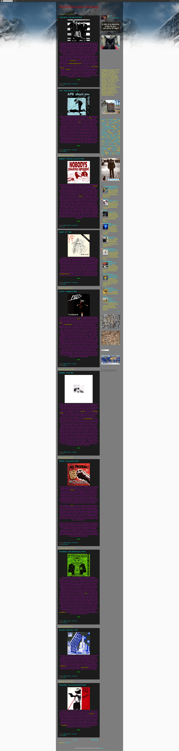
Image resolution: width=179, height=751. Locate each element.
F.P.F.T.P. (105, 210)
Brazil (110, 123)
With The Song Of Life (108, 274)
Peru (102, 142)
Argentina (103, 119)
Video (114, 152)
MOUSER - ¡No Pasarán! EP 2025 (69, 461)
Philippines (107, 142)
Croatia (117, 126)
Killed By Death (114, 137)
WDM (110, 16)
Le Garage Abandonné (108, 288)
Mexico (117, 138)
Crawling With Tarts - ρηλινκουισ (112, 238)
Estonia (117, 129)
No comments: (74, 83)
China (113, 125)
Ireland (110, 135)
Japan (105, 137)
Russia (107, 145)
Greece (115, 133)
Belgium (115, 120)
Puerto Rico (113, 144)
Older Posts (94, 739)
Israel (115, 135)
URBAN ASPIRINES (107, 261)
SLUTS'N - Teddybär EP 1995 (68, 291)
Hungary (103, 134)
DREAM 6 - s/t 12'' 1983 (66, 373)
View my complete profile (113, 17)
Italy (119, 135)
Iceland (116, 134)
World (109, 154)
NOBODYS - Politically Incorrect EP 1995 (71, 159)
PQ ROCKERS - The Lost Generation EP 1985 (72, 685)
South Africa (106, 147)
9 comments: (74, 621)
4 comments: (74, 676)
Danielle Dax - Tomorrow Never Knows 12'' (113, 188)
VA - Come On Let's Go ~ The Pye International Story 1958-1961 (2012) (113, 276)
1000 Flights (106, 297)
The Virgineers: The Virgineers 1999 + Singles (112, 263)
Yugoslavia (117, 154)
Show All (118, 311)
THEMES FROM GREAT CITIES (110, 186)
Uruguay (110, 152)
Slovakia (118, 145)
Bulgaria (116, 123)
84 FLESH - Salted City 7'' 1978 (68, 630)
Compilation (107, 127)
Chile (109, 125)
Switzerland (114, 148)
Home (75, 739)
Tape (102, 150)
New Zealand (108, 141)
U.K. (64, 85)
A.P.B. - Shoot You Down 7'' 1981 (69, 90)
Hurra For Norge (109, 134)
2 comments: (74, 149)
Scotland (64, 151)
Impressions (104, 135)
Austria (118, 119)
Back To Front (108, 120)
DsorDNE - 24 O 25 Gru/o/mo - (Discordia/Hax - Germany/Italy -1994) (112, 300)
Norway (115, 141)
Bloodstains (103, 122)
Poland (112, 142)
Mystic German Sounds (106, 140)
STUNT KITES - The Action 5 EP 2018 (70, 17)
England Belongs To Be (108, 129)
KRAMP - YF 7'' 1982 (65, 232)
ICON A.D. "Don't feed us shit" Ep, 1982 (113, 250)
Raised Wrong (111, 211)
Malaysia (107, 138)
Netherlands (65, 544)
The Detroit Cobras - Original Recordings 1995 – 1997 (113, 290)
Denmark (111, 128)
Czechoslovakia (104, 128)
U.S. (64, 226)
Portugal (118, 142)
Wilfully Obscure (107, 223)
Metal (112, 138)
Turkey (108, 150)
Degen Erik (105, 199)
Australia (110, 119)
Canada (103, 125)
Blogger (101, 748)
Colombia (118, 125)
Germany (65, 365)
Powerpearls (106, 144)
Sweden (64, 284)
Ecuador (118, 128)
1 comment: (74, 363)
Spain (114, 147)
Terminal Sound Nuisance (109, 248)
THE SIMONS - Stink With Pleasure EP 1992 (72, 551)
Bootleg (112, 122)
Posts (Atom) (68, 742)
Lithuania (102, 138)
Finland (103, 131)
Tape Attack (105, 236)
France (64, 677)
